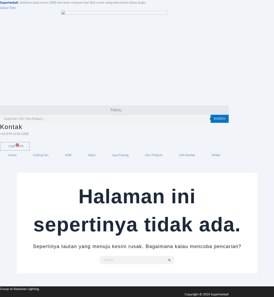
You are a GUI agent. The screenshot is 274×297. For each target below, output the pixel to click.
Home (12, 155)
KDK (68, 155)
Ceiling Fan (41, 155)
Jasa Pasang (120, 155)
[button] (114, 110)
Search (220, 118)
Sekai (91, 155)
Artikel (216, 155)
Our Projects (154, 155)
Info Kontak (187, 155)
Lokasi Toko (8, 7)
